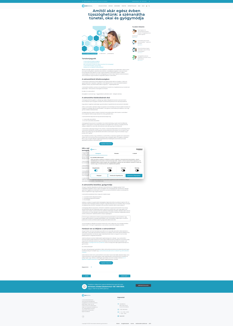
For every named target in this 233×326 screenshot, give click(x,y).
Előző (86, 275)
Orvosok (110, 5)
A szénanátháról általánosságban (91, 61)
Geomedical (111, 53)
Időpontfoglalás (132, 5)
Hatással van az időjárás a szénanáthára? (93, 67)
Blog (143, 5)
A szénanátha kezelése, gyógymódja (92, 65)
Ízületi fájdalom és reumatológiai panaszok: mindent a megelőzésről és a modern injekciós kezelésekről (141, 33)
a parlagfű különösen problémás (96, 242)
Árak (139, 5)
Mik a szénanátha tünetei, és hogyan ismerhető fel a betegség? (98, 64)
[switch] (109, 170)
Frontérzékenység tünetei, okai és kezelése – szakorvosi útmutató (144, 42)
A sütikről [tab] (135, 153)
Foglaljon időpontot (106, 143)
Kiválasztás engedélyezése (116, 175)
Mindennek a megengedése (133, 175)
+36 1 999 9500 (143, 1)
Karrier (132, 323)
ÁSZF (150, 323)
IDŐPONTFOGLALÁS (143, 285)
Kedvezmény (117, 5)
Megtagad (99, 175)
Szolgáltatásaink (125, 323)
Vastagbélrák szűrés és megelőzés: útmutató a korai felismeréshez (144, 57)
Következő (124, 275)
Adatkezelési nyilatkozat (141, 323)
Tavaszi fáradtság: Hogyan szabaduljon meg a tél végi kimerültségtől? (144, 50)
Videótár (124, 5)
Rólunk (118, 323)
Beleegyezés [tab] (98, 153)
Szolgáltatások (103, 5)
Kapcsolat (122, 316)
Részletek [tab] (116, 153)
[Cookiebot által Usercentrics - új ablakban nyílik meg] (137, 149)
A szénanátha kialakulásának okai (91, 63)
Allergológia (94, 53)
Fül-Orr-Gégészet (87, 53)
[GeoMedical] (87, 6)
